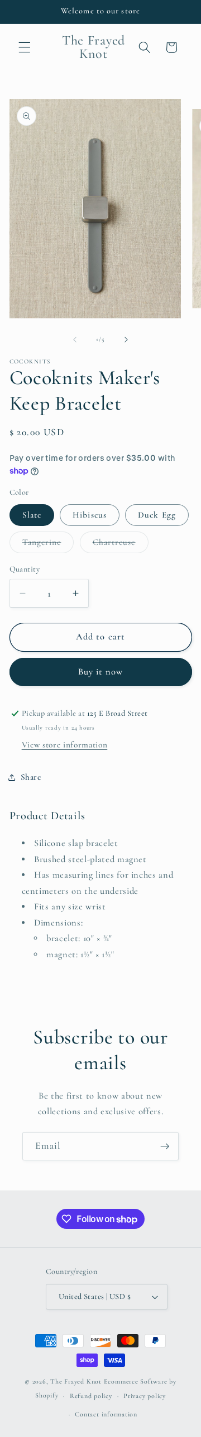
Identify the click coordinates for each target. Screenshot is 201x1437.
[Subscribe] (164, 1146)
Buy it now (100, 671)
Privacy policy (144, 1396)
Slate (32, 515)
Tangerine (48, 545)
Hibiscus (90, 515)
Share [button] (31, 777)
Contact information (106, 1414)
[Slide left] (75, 339)
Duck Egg (157, 515)
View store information (65, 745)
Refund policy (91, 1396)
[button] (24, 47)
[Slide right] (126, 339)
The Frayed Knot (76, 1381)
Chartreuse (121, 545)
